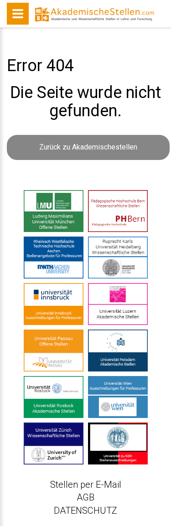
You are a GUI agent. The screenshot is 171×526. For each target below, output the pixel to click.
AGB (85, 497)
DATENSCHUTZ (85, 510)
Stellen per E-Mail (85, 484)
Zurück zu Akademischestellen (88, 147)
